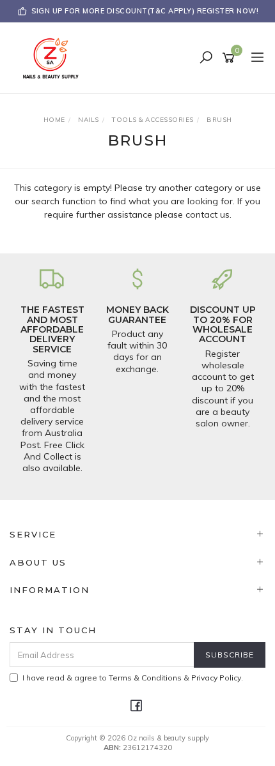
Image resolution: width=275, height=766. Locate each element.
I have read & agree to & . (132, 677)
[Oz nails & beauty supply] (54, 57)
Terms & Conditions (145, 677)
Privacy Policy (216, 677)
